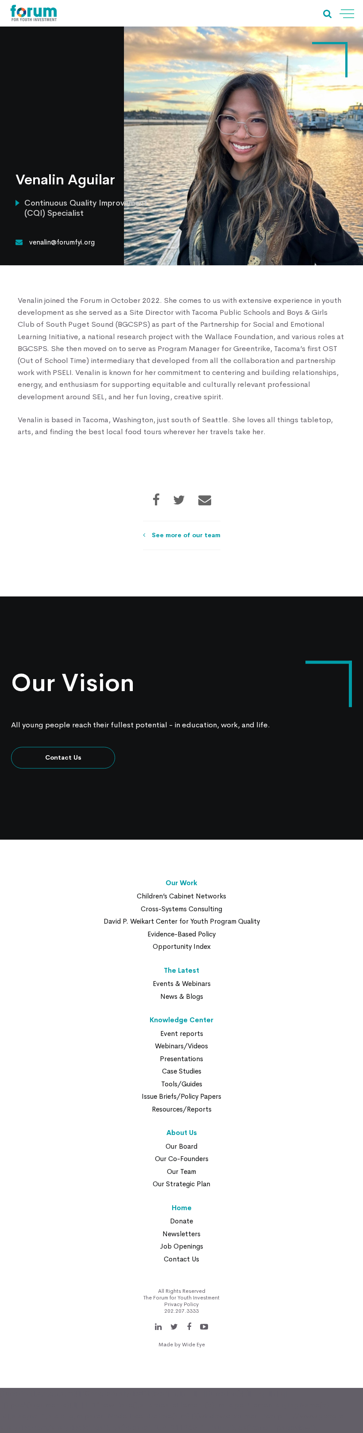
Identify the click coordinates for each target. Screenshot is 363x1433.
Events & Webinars (182, 983)
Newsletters (181, 1234)
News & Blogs (181, 996)
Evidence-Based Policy (181, 934)
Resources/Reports (182, 1109)
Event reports (181, 1033)
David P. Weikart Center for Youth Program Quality (182, 921)
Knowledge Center (181, 1020)
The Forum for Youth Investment (181, 1297)
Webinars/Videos (181, 1046)
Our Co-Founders (182, 1158)
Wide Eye (193, 1344)
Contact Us (63, 757)
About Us (181, 1132)
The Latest (181, 970)
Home (182, 1208)
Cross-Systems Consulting (181, 909)
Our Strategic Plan (181, 1184)
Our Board (181, 1146)
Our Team (181, 1171)
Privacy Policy (181, 1304)
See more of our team (186, 535)
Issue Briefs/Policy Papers (181, 1096)
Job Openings (181, 1246)
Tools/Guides (181, 1084)
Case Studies (181, 1071)
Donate (181, 1221)
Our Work (181, 883)
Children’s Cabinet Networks (181, 896)
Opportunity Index (182, 946)
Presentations (181, 1059)
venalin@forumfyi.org (62, 242)
